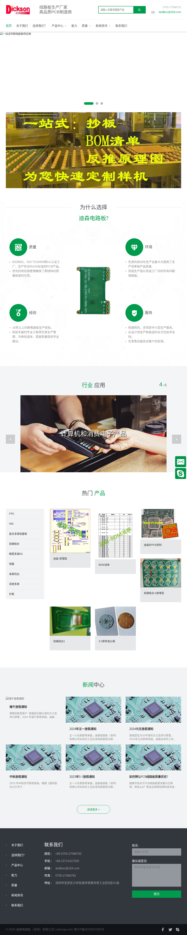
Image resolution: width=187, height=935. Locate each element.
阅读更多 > (93, 809)
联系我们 (17, 905)
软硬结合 (14, 543)
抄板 (11, 593)
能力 (14, 875)
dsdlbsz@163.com (170, 12)
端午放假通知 (18, 707)
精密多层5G (16, 553)
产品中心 (17, 865)
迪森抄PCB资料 (153, 544)
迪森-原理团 (60, 558)
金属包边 (14, 573)
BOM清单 (104, 564)
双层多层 (14, 583)
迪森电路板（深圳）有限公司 (35, 929)
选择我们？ (18, 855)
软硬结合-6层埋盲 (154, 593)
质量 (14, 885)
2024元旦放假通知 (141, 729)
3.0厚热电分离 (107, 641)
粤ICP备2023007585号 (89, 929)
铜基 (11, 563)
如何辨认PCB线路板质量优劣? (148, 776)
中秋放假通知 (18, 776)
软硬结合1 (59, 641)
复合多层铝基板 (18, 533)
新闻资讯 (17, 895)
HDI (11, 523)
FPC (11, 513)
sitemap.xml (64, 929)
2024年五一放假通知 (82, 729)
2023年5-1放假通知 (82, 776)
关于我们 (17, 845)
